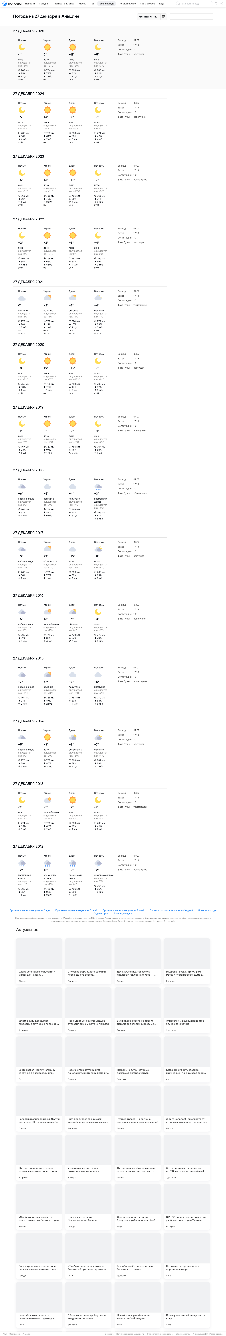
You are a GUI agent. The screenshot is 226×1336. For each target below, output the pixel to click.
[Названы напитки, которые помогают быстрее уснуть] (138, 1059)
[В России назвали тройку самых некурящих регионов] (88, 1305)
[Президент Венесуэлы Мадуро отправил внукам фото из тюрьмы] (88, 1010)
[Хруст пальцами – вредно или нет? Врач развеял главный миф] (187, 1158)
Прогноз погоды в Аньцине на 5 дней (76, 910)
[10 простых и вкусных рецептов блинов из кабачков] (187, 1010)
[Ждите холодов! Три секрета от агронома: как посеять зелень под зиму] (187, 1109)
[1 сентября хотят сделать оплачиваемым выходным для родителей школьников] (39, 1305)
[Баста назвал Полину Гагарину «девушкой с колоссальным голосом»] (39, 1059)
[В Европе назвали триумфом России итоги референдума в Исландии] (187, 961)
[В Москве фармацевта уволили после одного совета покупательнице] (88, 961)
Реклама (26, 1334)
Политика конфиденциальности (130, 1334)
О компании (14, 1334)
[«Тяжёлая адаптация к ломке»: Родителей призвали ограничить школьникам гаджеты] (88, 1256)
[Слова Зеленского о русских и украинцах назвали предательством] (39, 961)
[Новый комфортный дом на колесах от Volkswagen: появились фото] (138, 1305)
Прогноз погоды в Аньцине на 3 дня (30, 910)
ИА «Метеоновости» (214, 1334)
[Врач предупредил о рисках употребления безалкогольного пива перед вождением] (88, 1109)
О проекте (109, 1334)
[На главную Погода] (14, 3)
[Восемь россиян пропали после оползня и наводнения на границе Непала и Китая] (39, 1256)
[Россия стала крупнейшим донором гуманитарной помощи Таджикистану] (88, 1059)
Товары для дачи (123, 913)
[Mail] (4, 3)
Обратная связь (183, 1334)
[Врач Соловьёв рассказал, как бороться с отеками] (138, 1256)
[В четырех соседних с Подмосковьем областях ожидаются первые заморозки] (88, 1207)
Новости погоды (207, 910)
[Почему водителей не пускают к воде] (187, 1305)
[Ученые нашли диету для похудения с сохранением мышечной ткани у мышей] (88, 1158)
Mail (5, 1334)
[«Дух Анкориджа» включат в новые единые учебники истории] (39, 1207)
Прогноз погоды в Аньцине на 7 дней (124, 910)
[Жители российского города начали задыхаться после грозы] (39, 1158)
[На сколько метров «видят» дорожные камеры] (187, 1256)
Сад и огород (100, 913)
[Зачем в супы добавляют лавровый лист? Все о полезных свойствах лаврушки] (39, 1010)
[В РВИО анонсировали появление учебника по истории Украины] (187, 1207)
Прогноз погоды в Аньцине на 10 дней (171, 910)
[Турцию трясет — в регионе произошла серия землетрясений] (138, 1109)
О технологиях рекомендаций (160, 1334)
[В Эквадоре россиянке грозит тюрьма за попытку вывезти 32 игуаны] (138, 1010)
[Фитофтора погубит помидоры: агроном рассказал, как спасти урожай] (138, 1158)
